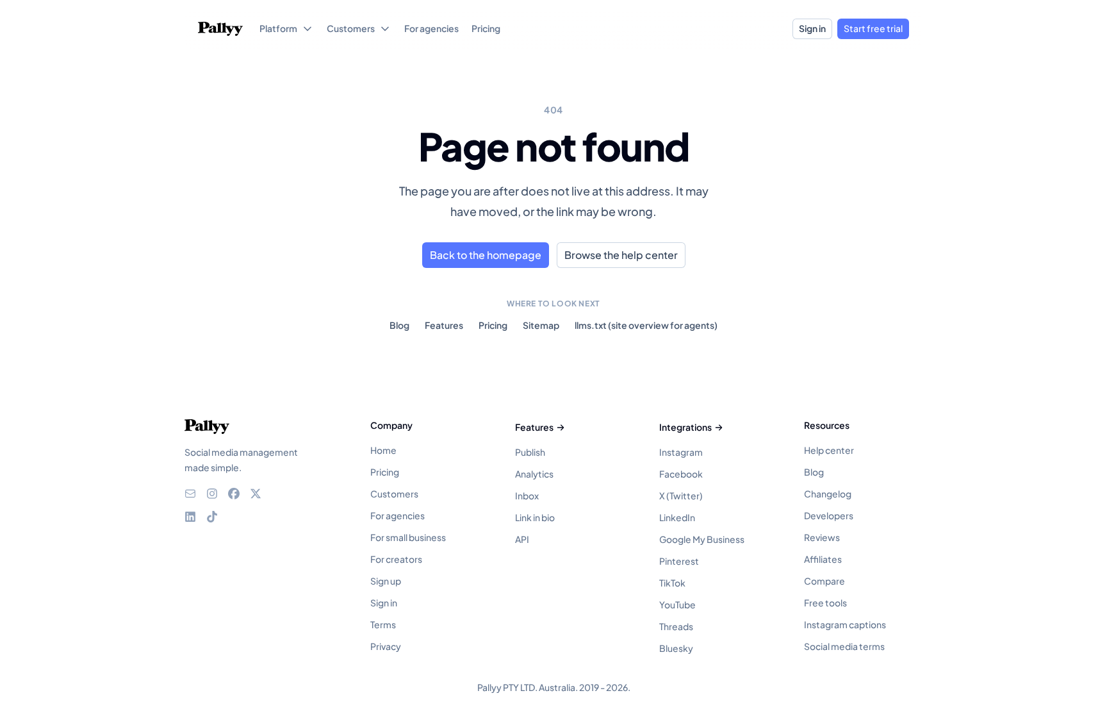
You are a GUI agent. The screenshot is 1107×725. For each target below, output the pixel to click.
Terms (383, 624)
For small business (408, 537)
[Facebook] (234, 493)
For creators (396, 559)
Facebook (681, 473)
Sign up (385, 581)
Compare (824, 581)
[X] (255, 493)
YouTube (677, 604)
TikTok (672, 582)
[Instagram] (212, 493)
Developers (828, 515)
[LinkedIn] (190, 516)
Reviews (822, 537)
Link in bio (535, 517)
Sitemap (541, 325)
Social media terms (844, 646)
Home (383, 450)
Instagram (681, 452)
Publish (530, 452)
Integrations (685, 427)
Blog (399, 325)
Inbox (527, 495)
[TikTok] (212, 516)
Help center (829, 450)
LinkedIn (677, 517)
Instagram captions (845, 624)
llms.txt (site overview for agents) (646, 325)
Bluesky (676, 648)
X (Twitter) (681, 495)
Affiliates (823, 559)
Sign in (812, 28)
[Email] (190, 493)
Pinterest (679, 561)
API (522, 539)
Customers (394, 493)
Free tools (825, 602)
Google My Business (701, 539)
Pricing (493, 325)
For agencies (397, 515)
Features (444, 325)
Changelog (827, 493)
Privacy (385, 646)
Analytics (534, 473)
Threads (676, 626)
